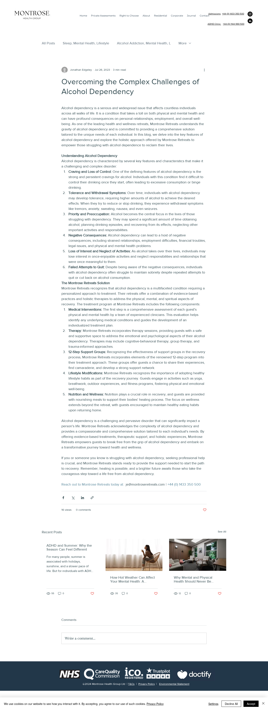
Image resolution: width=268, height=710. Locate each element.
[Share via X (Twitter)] (73, 498)
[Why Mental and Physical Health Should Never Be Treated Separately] (197, 555)
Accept (251, 704)
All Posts (48, 43)
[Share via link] (92, 498)
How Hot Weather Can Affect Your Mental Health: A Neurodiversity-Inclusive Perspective (132, 579)
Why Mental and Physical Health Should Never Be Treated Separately (193, 579)
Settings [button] (213, 704)
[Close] (263, 704)
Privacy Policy (146, 683)
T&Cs (131, 683)
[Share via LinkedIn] (82, 498)
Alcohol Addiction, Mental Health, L (144, 43)
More (183, 43)
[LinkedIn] (250, 20)
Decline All (231, 704)
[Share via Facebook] (63, 498)
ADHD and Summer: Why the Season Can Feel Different (69, 547)
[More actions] (204, 70)
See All (222, 531)
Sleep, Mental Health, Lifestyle (86, 43)
